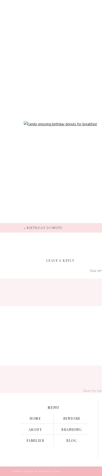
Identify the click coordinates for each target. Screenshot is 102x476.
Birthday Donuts (44, 228)
